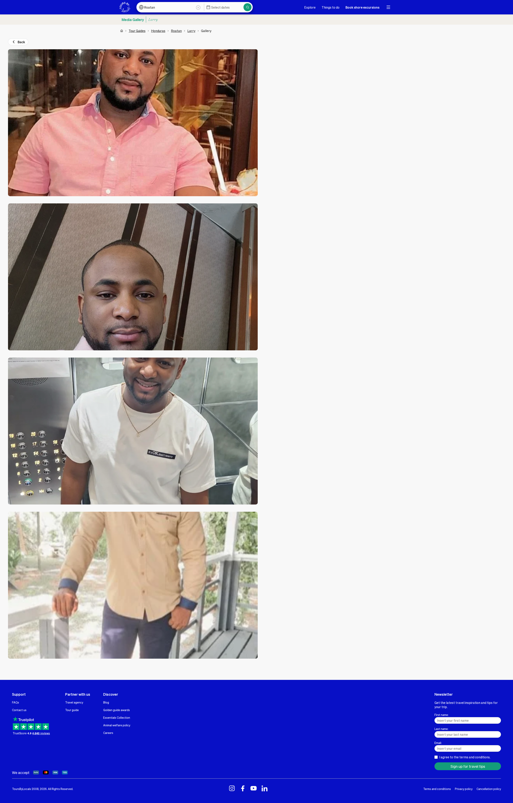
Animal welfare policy (116, 725)
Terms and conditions (437, 789)
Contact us (19, 710)
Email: (438, 743)
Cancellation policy (489, 789)
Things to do (330, 7)
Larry (191, 31)
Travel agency (74, 702)
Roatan (176, 31)
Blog (106, 702)
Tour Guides (137, 31)
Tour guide (72, 710)
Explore (310, 7)
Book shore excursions (362, 7)
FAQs (15, 702)
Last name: (441, 729)
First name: (441, 715)
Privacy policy (464, 789)
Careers (108, 733)
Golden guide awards (116, 710)
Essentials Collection (116, 717)
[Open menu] (388, 7)
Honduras (158, 31)
